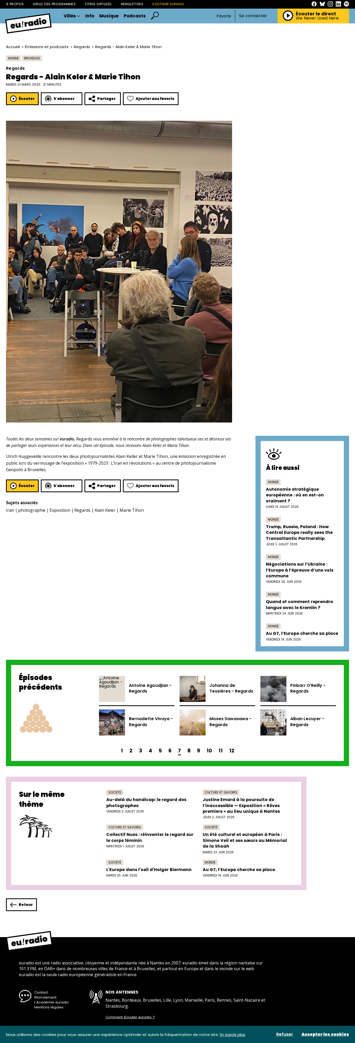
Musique (109, 16)
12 (231, 750)
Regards (82, 46)
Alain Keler (105, 510)
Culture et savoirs (221, 792)
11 (221, 750)
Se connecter (253, 16)
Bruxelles (32, 58)
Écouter (27, 98)
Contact (41, 992)
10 (209, 750)
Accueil (13, 46)
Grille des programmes (54, 4)
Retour (26, 904)
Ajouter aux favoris (155, 98)
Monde (13, 58)
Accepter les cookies (325, 1034)
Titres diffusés (98, 4)
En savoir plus (232, 1034)
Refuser (284, 1034)
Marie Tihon (132, 510)
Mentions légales (48, 1007)
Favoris (223, 16)
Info (89, 16)
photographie (31, 510)
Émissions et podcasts (47, 46)
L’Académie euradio (51, 1002)
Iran (10, 510)
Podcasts (135, 16)
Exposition (60, 510)
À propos (15, 4)
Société (114, 792)
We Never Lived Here (317, 18)
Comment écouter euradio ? (130, 1017)
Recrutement (45, 997)
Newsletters (132, 4)
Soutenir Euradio (168, 4)
